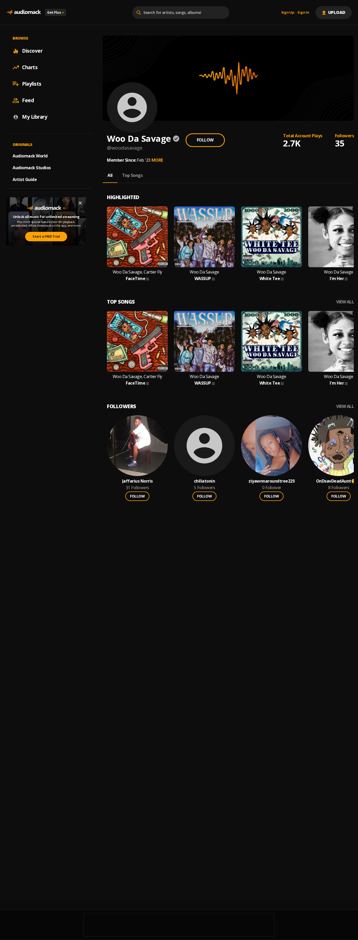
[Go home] (23, 12)
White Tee (269, 278)
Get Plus (55, 12)
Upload (337, 12)
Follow (205, 140)
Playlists (31, 83)
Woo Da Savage (204, 272)
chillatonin (204, 481)
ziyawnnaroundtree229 (271, 481)
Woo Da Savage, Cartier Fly (137, 272)
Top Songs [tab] (132, 175)
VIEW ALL (345, 302)
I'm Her (337, 278)
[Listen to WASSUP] (204, 236)
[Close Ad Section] (80, 203)
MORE (157, 160)
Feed (28, 100)
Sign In (303, 12)
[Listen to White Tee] (271, 236)
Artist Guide (25, 179)
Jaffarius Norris (137, 481)
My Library (34, 116)
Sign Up (287, 12)
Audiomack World (30, 156)
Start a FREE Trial (46, 236)
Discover (32, 50)
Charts (29, 67)
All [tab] (110, 175)
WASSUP (202, 278)
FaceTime (135, 278)
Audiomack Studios (32, 168)
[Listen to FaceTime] (137, 236)
